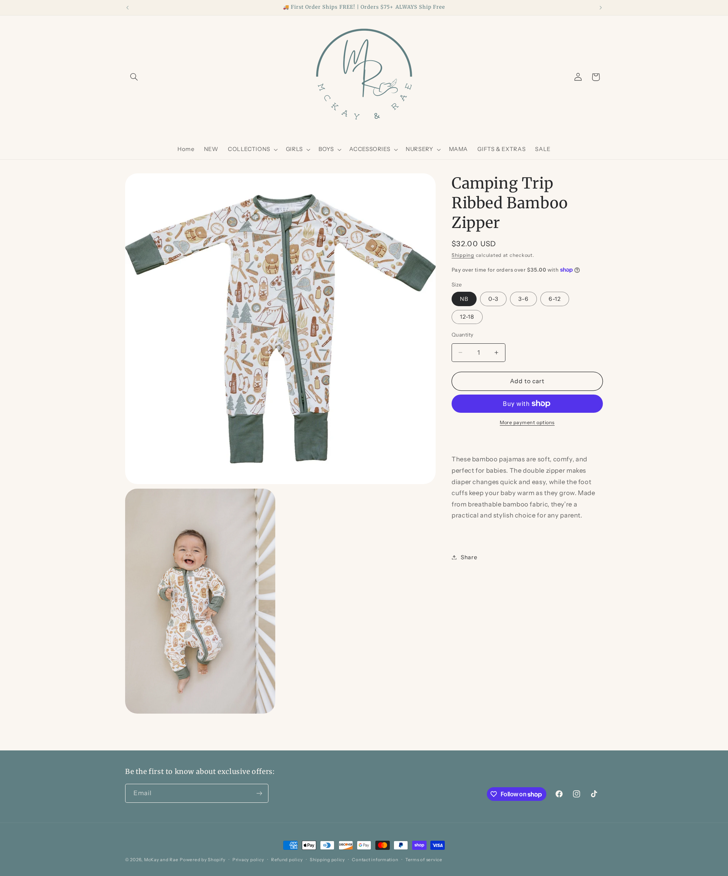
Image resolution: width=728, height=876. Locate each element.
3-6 (523, 298)
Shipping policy (327, 859)
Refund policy (287, 859)
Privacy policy (248, 859)
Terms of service (423, 859)
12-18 (467, 316)
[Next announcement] (600, 7)
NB (464, 298)
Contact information (375, 859)
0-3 (493, 298)
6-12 (555, 298)
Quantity (462, 335)
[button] (134, 77)
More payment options (527, 422)
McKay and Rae (161, 859)
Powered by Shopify (202, 859)
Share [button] (469, 557)
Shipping (463, 255)
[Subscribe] (259, 793)
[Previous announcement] (127, 7)
